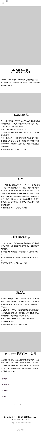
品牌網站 (4, 390)
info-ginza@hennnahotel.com (20, 423)
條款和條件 (5, 385)
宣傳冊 (4, 396)
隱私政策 (4, 379)
